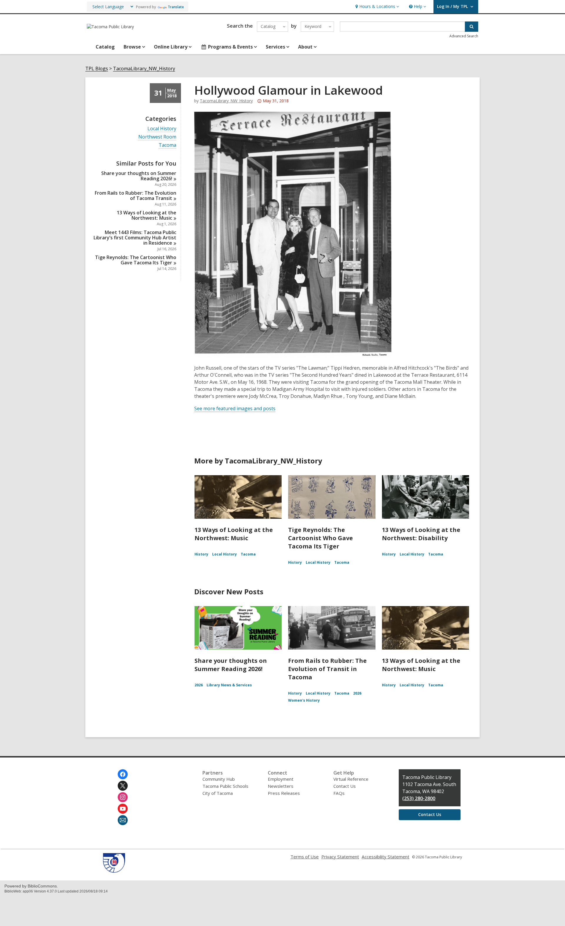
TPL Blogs (96, 68)
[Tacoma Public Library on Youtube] (123, 809)
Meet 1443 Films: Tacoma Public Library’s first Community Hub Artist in (135, 237)
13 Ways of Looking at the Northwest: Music (234, 534)
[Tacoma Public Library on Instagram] (123, 797)
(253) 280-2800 (418, 798)
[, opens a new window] (114, 871)
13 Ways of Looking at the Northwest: (146, 215)
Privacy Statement (340, 857)
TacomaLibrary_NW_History (144, 68)
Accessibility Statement (385, 857)
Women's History (304, 700)
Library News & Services (229, 685)
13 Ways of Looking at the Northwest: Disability (421, 534)
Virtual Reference (350, 779)
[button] (376, 6)
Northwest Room (157, 137)
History (201, 554)
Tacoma (167, 145)
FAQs (339, 793)
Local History (161, 128)
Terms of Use (304, 857)
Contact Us (344, 786)
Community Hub (218, 779)
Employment (280, 779)
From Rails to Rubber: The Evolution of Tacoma (135, 195)
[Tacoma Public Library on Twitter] (123, 786)
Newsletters (280, 786)
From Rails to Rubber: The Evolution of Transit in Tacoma (327, 669)
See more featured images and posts (234, 408)
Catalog (105, 47)
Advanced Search (463, 36)
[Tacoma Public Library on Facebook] (123, 774)
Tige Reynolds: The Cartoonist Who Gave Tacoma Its (135, 260)
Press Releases (284, 793)
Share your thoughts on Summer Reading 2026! (231, 665)
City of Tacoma (217, 793)
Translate (176, 6)
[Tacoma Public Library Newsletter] (123, 820)
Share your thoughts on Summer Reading (138, 176)
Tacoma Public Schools (225, 786)
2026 (199, 685)
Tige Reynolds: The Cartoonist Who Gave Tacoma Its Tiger (320, 538)
